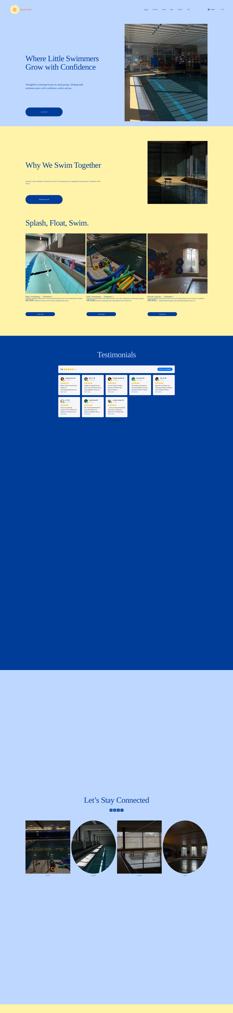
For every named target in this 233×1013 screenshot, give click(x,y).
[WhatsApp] (114, 810)
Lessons (155, 9)
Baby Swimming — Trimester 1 (39, 296)
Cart (222, 9)
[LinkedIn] (118, 810)
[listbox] (212, 9)
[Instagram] (111, 810)
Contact (180, 9)
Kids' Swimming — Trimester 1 (99, 296)
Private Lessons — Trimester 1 (161, 296)
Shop (171, 9)
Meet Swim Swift (44, 199)
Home (146, 9)
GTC (188, 9)
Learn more (40, 314)
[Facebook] (122, 810)
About (164, 9)
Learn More (44, 112)
